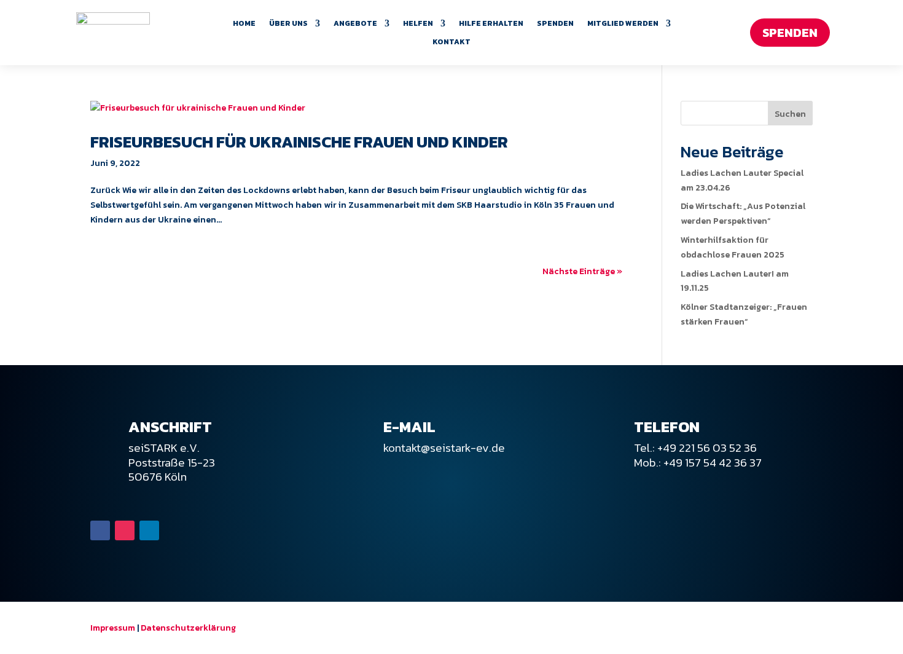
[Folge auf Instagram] (125, 530)
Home (244, 24)
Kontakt (451, 42)
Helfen (418, 24)
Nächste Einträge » (582, 271)
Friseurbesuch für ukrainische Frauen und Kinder (299, 142)
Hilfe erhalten (491, 24)
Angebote (355, 24)
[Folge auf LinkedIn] (149, 530)
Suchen (790, 114)
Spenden (555, 24)
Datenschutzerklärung (188, 627)
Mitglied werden (623, 24)
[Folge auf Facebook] (100, 530)
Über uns (288, 24)
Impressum (112, 627)
